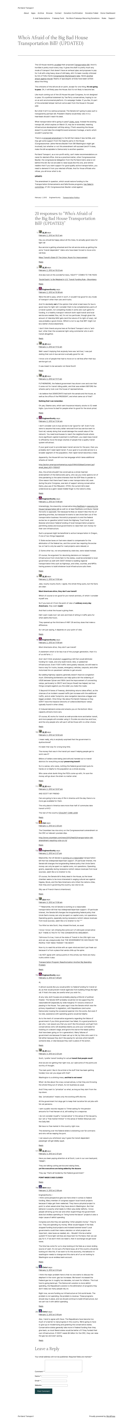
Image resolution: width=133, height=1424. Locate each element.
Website (38, 1385)
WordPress (110, 1416)
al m (44, 899)
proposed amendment (52, 138)
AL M (44, 233)
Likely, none (74, 122)
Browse (49, 13)
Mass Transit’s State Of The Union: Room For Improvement (63, 257)
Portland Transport (26, 8)
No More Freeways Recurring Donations (82, 18)
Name (38, 1376)
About (26, 13)
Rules (104, 18)
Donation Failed (91, 13)
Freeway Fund (58, 18)
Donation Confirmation (73, 13)
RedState (81, 506)
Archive (41, 13)
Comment (39, 1372)
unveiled (57, 65)
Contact (58, 13)
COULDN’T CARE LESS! (68, 813)
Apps (33, 13)
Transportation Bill (81, 65)
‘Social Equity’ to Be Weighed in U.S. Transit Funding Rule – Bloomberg (67, 279)
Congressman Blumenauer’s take (66, 76)
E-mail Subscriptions (41, 18)
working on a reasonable (73, 858)
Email (38, 1381)
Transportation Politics (71, 197)
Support (111, 18)
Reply (41, 262)
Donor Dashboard (107, 13)
